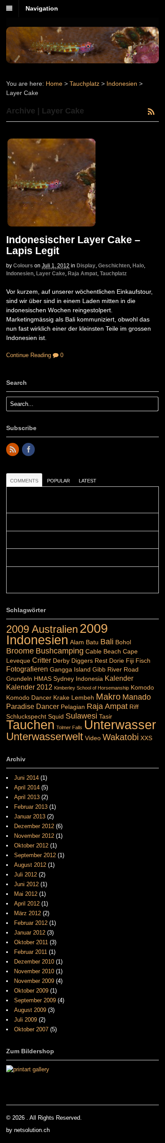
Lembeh (82, 697)
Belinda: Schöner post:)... (42, 558)
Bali (107, 641)
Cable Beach (103, 651)
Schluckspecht (26, 716)
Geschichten (114, 266)
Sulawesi (81, 715)
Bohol (123, 642)
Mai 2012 (25, 894)
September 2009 (35, 1000)
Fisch (143, 660)
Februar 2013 (31, 806)
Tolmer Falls (69, 727)
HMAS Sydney (54, 678)
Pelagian (73, 706)
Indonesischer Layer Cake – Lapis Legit (73, 245)
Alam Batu (84, 642)
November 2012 (34, 836)
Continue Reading (28, 355)
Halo (138, 266)
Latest (87, 480)
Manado (136, 696)
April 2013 (27, 797)
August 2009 (30, 1010)
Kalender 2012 (29, 687)
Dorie (116, 660)
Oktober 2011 (31, 942)
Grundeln (19, 678)
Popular (58, 480)
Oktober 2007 (31, 1029)
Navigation (42, 8)
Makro (108, 696)
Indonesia (89, 678)
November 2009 (34, 981)
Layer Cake (50, 273)
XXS (146, 737)
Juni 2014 (26, 777)
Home (54, 83)
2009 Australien (42, 629)
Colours (23, 266)
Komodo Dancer (28, 697)
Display (86, 266)
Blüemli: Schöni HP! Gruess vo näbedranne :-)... (70, 522)
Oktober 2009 (31, 990)
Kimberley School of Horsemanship (91, 687)
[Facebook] (29, 450)
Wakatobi (121, 737)
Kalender (119, 678)
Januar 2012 (29, 932)
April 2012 (27, 903)
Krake (61, 697)
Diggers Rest (89, 660)
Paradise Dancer (32, 706)
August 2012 (30, 865)
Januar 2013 (29, 816)
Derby (61, 660)
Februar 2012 (31, 923)
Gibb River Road (115, 669)
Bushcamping (60, 650)
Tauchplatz (84, 83)
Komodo (142, 687)
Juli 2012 (25, 874)
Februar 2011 (30, 952)
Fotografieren (27, 669)
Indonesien (121, 83)
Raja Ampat (82, 273)
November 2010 (34, 971)
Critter (41, 660)
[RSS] (13, 450)
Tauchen (30, 725)
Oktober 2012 (31, 845)
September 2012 (35, 855)
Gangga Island (70, 669)
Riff (134, 706)
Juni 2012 (26, 884)
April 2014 (27, 787)
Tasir (105, 716)
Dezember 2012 (34, 826)
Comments (24, 480)
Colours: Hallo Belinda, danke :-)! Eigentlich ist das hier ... (82, 540)
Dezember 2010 (34, 961)
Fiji (130, 660)
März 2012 (27, 913)
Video (93, 737)
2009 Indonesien (57, 634)
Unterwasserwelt (44, 736)
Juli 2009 (25, 1019)
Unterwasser (120, 725)
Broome (20, 650)
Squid (56, 716)
